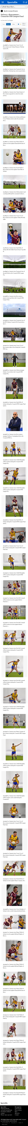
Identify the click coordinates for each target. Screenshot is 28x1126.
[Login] (24, 2)
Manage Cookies (4, 1124)
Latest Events (18, 1108)
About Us (17, 1113)
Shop (16, 1111)
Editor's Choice (23, 24)
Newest (8, 24)
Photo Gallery (18, 1110)
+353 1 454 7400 (8, 1115)
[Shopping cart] (26, 2)
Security (20, 1122)
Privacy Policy (13, 1122)
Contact (17, 1115)
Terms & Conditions (5, 1122)
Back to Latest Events (11, 11)
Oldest (13, 24)
